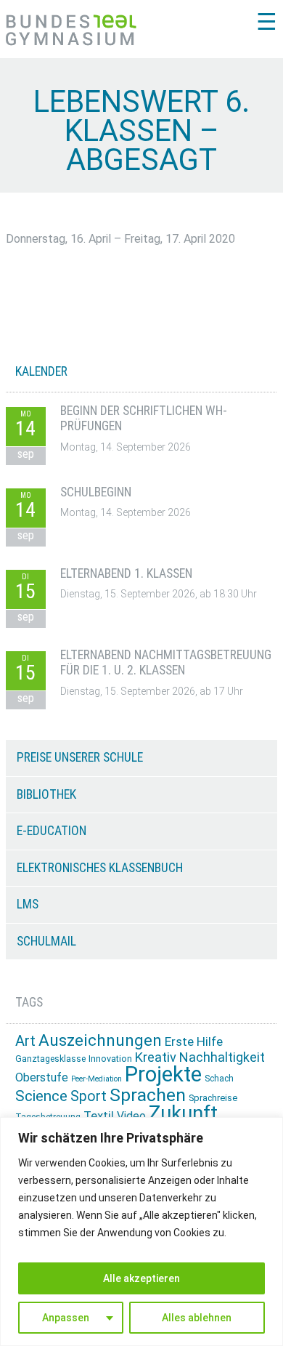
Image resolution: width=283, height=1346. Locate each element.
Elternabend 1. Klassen (126, 573)
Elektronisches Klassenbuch (100, 868)
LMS (27, 904)
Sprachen (148, 1094)
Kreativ (155, 1057)
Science (41, 1096)
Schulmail (46, 941)
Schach (219, 1078)
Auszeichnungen (100, 1040)
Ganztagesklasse (50, 1059)
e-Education (51, 830)
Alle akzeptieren (141, 1278)
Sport (88, 1096)
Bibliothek (46, 794)
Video (131, 1116)
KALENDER (41, 371)
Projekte (163, 1074)
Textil (98, 1115)
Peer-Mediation (96, 1079)
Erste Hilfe (194, 1041)
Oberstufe (41, 1077)
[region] (141, 1231)
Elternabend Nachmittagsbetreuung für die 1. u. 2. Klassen (165, 662)
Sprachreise (213, 1097)
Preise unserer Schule (80, 757)
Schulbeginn (95, 492)
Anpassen (65, 1317)
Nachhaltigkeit (222, 1057)
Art (25, 1040)
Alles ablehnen (196, 1317)
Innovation (110, 1058)
